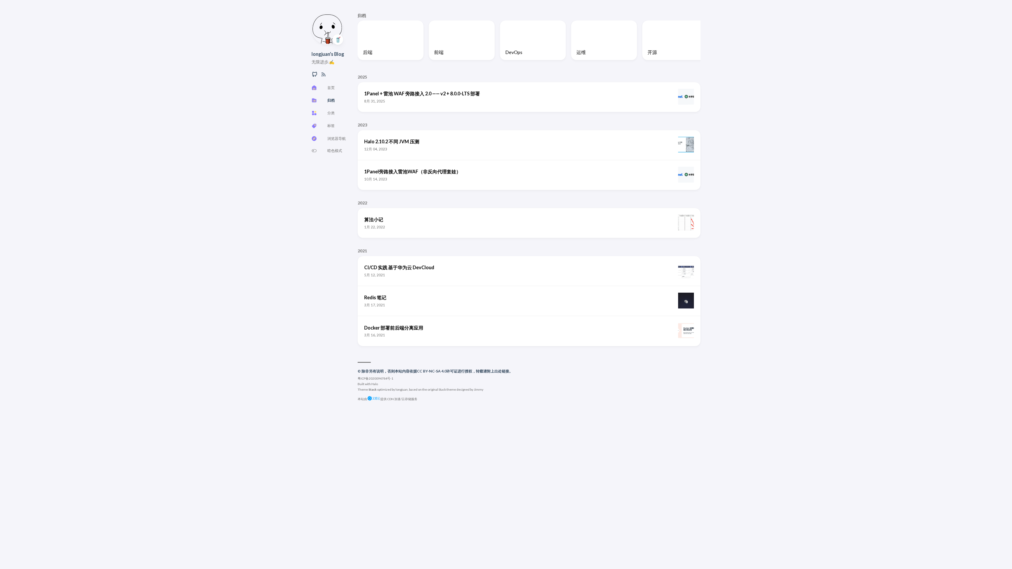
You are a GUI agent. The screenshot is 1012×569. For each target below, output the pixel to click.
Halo (374, 384)
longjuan (402, 389)
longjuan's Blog (328, 54)
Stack (372, 389)
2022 (362, 202)
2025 (362, 76)
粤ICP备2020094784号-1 (375, 378)
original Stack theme (441, 389)
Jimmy (478, 389)
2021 (362, 250)
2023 (362, 124)
